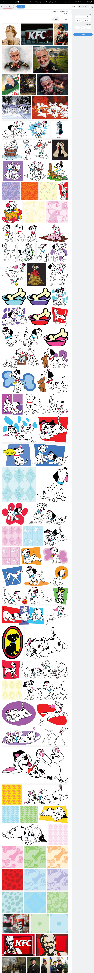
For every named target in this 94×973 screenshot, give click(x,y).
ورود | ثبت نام (8, 7)
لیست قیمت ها (6, 2)
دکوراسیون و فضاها (65, 2)
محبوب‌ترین (64, 19)
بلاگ (31, 2)
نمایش (83, 34)
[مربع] (77, 27)
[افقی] (88, 27)
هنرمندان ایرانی (53, 2)
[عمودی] (83, 27)
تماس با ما (15, 2)
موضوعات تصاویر (78, 2)
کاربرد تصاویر (89, 2)
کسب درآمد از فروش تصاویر (40, 2)
